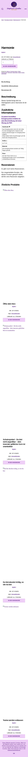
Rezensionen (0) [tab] (6, 90)
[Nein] (26, 749)
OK (14, 753)
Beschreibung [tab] (5, 82)
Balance (8, 71)
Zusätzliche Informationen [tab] (9, 86)
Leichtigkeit (3, 73)
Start (2, 20)
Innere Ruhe (15, 72)
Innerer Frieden (21, 72)
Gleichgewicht (16, 20)
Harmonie (10, 72)
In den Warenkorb (9, 66)
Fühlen (19, 71)
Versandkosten (16, 57)
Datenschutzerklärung (14, 750)
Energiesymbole (8, 20)
